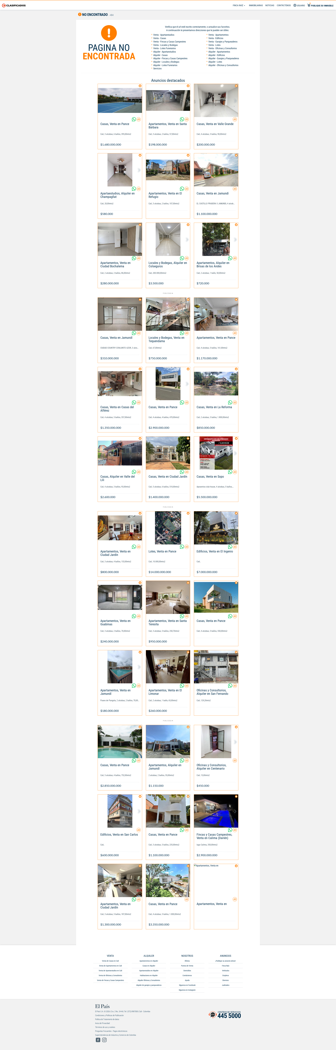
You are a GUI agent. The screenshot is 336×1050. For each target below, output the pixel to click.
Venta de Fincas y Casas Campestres (110, 980)
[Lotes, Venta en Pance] (168, 527)
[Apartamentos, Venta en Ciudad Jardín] (120, 527)
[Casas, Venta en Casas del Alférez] (120, 383)
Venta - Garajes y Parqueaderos (222, 41)
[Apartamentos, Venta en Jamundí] (120, 666)
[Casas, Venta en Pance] (120, 100)
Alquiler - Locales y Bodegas (166, 61)
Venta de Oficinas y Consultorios (110, 975)
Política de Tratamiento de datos (107, 1019)
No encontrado (95, 14)
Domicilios (187, 971)
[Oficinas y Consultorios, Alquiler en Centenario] (216, 741)
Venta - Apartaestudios (163, 34)
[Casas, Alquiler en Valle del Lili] (120, 453)
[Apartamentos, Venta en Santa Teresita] (168, 597)
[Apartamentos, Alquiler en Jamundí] (168, 741)
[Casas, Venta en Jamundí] (216, 169)
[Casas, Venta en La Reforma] (216, 383)
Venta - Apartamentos (218, 34)
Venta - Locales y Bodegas (165, 45)
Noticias (269, 5)
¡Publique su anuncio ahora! (226, 961)
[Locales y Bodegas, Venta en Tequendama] (168, 314)
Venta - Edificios (215, 38)
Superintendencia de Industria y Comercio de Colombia (115, 1035)
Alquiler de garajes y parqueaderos (148, 985)
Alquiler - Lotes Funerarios (165, 65)
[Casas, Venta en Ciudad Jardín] (168, 453)
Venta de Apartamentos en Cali (110, 966)
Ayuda (187, 980)
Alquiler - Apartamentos (219, 51)
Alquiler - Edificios (216, 55)
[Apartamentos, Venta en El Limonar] (168, 666)
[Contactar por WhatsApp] (134, 120)
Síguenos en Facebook (187, 985)
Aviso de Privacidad (102, 1023)
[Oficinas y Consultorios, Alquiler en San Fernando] (216, 666)
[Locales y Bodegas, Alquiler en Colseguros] (168, 239)
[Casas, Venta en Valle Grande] (216, 100)
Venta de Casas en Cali (110, 961)
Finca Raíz (238, 5)
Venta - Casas (159, 38)
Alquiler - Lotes (215, 61)
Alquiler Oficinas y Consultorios (149, 980)
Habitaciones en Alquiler (149, 975)
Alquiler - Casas (160, 55)
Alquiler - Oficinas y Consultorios (223, 65)
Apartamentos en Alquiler (149, 961)
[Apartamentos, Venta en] (216, 880)
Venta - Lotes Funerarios (164, 48)
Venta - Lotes (214, 45)
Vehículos (225, 971)
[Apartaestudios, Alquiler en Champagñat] (120, 169)
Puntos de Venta (187, 966)
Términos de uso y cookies (105, 1027)
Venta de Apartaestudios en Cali (110, 971)
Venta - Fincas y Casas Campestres (169, 41)
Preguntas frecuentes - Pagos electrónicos (111, 1031)
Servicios (157, 68)
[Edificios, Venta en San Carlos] (120, 811)
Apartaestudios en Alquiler (148, 971)
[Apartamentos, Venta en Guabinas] (120, 597)
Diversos (225, 980)
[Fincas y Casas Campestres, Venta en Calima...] (216, 811)
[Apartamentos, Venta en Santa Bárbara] (168, 100)
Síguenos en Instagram (187, 990)
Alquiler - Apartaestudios (164, 51)
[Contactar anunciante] (138, 120)
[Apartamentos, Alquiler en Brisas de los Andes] (216, 239)
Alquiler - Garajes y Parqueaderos (223, 58)
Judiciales (225, 985)
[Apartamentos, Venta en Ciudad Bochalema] (120, 239)
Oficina (187, 961)
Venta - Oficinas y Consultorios (222, 48)
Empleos (225, 975)
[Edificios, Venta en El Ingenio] (216, 527)
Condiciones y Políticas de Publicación (109, 1015)
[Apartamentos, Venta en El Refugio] (168, 169)
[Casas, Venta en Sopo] (216, 453)
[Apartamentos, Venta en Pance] (216, 314)
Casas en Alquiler (149, 966)
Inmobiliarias (256, 5)
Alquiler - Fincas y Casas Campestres (170, 58)
